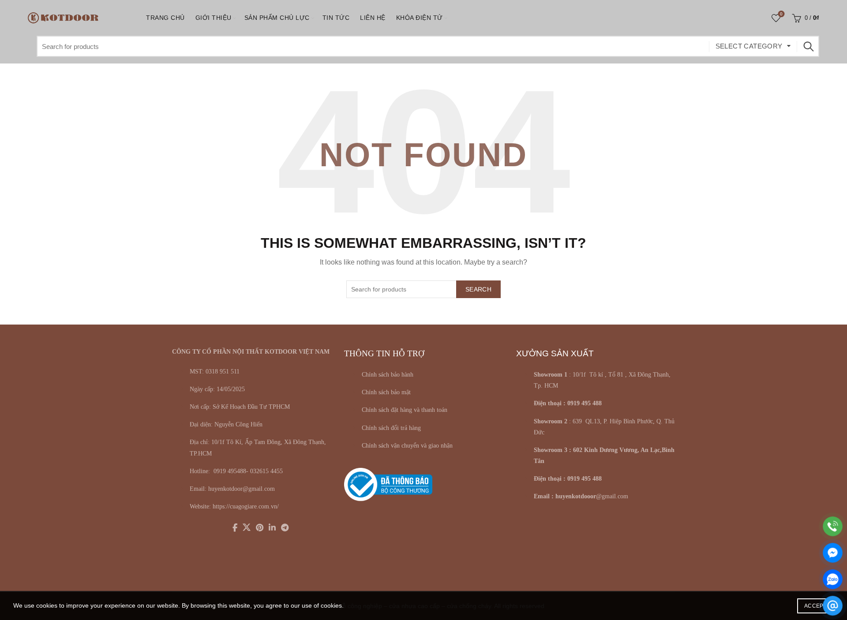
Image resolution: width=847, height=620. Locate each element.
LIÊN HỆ (373, 17)
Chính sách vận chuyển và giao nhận (407, 445)
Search (808, 46)
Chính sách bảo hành (387, 374)
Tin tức (336, 17)
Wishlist (781, 13)
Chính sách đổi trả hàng (391, 428)
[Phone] (833, 526)
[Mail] (833, 606)
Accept (815, 606)
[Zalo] (833, 579)
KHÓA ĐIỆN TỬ (419, 17)
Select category (749, 46)
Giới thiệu (213, 17)
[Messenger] (833, 553)
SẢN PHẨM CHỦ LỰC (277, 17)
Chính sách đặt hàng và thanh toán (404, 410)
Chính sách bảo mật (386, 392)
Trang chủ (165, 17)
